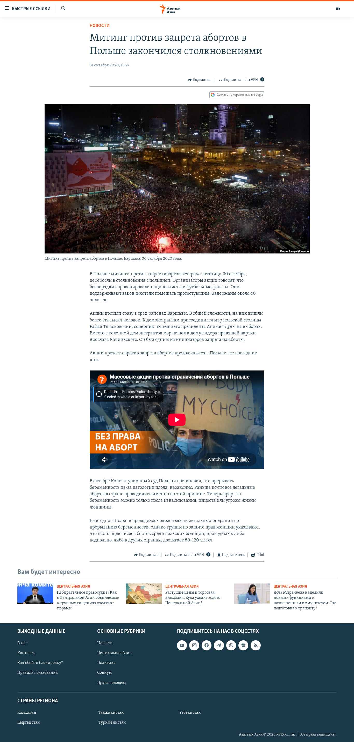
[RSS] (255, 645)
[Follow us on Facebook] (206, 645)
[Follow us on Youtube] (182, 645)
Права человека (111, 683)
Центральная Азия (73, 587)
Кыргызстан (28, 722)
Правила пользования (37, 673)
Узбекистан (190, 713)
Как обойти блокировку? (40, 663)
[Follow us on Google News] (243, 645)
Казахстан (26, 713)
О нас (22, 643)
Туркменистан (112, 722)
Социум (104, 673)
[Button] (200, 80)
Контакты (26, 653)
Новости (100, 26)
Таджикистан (111, 713)
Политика (106, 663)
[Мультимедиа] (338, 8)
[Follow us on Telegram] (219, 645)
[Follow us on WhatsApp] (231, 645)
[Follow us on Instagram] (194, 645)
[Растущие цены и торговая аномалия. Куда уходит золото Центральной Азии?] (144, 593)
